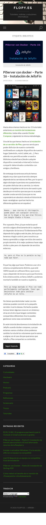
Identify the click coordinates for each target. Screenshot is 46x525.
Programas (7, 393)
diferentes (7, 133)
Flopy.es (23, 8)
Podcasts (7, 387)
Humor (6, 382)
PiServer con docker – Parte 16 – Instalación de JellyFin (23, 74)
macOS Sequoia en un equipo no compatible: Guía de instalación (21, 459)
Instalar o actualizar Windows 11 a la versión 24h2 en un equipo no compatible (22, 451)
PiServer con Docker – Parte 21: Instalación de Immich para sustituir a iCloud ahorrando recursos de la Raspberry (22, 442)
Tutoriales (7, 413)
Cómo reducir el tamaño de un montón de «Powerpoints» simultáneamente (20, 474)
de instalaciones (28, 130)
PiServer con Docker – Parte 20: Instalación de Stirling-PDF (22, 466)
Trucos (6, 408)
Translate (22, 496)
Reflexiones (8, 398)
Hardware (7, 377)
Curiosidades (8, 372)
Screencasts (8, 403)
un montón (17, 130)
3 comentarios (21, 80)
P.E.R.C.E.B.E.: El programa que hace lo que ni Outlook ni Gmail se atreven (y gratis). (21, 433)
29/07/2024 (7, 80)
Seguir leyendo (11, 346)
